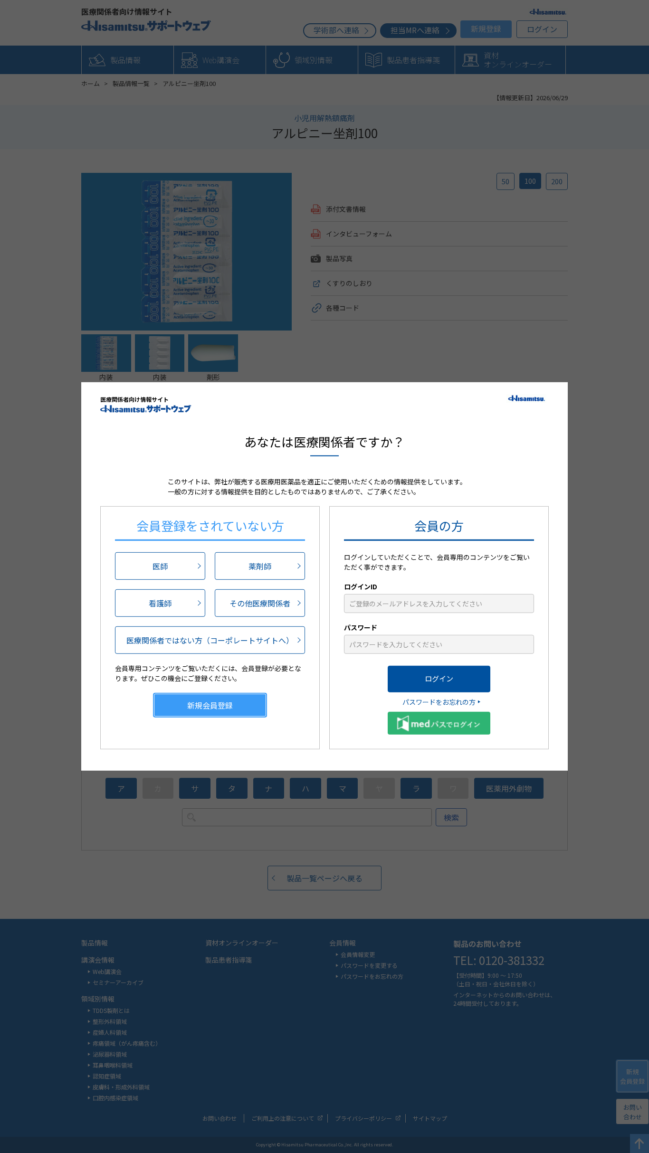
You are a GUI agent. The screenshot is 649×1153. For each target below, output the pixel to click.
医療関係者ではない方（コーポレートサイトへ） (210, 639)
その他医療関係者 (259, 602)
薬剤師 (259, 565)
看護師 (160, 602)
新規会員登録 (210, 704)
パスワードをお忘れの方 (439, 701)
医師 (160, 565)
